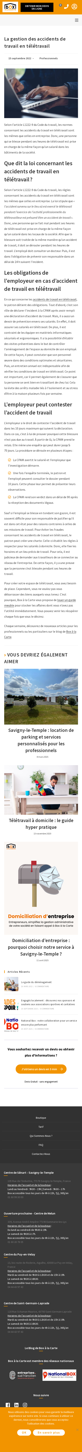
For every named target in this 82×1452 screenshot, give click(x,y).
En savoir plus (49, 1432)
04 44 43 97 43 (15, 1287)
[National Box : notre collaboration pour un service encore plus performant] (11, 1024)
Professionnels (48, 58)
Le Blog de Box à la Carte (41, 1348)
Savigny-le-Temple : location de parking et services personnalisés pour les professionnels (41, 740)
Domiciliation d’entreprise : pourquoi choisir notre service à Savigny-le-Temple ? (41, 947)
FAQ (41, 1145)
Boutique (41, 1117)
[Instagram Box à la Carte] (27, 1406)
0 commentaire (42, 986)
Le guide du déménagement (36, 982)
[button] (37, 7)
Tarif (41, 1126)
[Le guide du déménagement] (11, 984)
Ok (24, 1432)
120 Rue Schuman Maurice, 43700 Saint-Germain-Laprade (40, 1311)
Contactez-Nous (41, 1154)
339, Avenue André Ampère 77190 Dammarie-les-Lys (37, 1221)
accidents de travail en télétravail (54, 299)
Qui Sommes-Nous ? (41, 1136)
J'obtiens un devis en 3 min (39, 1069)
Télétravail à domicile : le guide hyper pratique (41, 823)
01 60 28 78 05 (15, 1242)
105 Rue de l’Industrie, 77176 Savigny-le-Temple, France (39, 1181)
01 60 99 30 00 (15, 1197)
